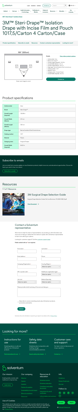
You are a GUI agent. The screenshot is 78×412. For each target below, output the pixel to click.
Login (28, 5)
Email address (21, 256)
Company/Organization (24, 264)
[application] (23, 66)
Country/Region (46, 264)
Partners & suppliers (26, 387)
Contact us (62, 378)
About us (23, 378)
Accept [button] (61, 402)
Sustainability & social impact (29, 390)
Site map (61, 384)
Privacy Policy (9, 409)
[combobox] (59, 5)
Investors (33, 5)
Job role (20, 279)
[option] (23, 67)
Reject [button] (71, 402)
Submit (21, 309)
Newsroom (24, 396)
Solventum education (45, 383)
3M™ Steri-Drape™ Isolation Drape (12, 16)
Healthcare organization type (49, 271)
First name (20, 248)
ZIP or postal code (22, 271)
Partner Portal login (64, 381)
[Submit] (65, 5)
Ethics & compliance (26, 393)
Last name (44, 248)
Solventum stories (45, 380)
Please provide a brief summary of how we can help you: (32, 287)
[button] (64, 407)
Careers (39, 5)
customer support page (43, 239)
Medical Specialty (46, 279)
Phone (43, 256)
